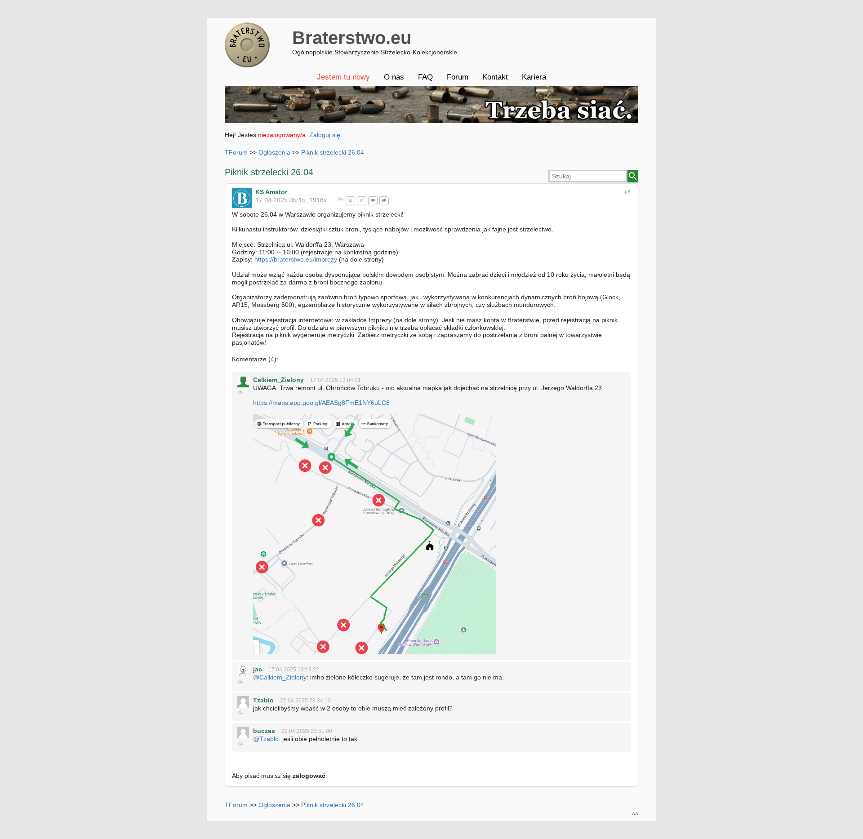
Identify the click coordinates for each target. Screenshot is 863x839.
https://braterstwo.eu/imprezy (295, 259)
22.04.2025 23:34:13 (305, 700)
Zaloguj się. (325, 134)
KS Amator (271, 191)
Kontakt (495, 77)
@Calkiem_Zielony (280, 677)
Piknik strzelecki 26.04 (332, 152)
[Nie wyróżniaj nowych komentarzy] (384, 200)
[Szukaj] (632, 176)
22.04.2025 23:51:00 (306, 731)
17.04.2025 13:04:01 (335, 380)
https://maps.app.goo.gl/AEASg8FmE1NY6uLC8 (321, 402)
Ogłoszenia (274, 152)
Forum (457, 77)
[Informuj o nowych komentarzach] (373, 200)
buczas (264, 730)
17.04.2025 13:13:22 (293, 669)
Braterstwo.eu (351, 38)
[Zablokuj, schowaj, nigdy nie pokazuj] (361, 200)
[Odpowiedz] (340, 200)
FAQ (425, 77)
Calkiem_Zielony (278, 379)
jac (257, 669)
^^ (635, 814)
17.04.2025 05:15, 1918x (291, 200)
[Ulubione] (350, 200)
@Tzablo (266, 738)
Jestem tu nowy (343, 77)
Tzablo (263, 700)
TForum (236, 152)
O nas (394, 77)
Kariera (534, 77)
